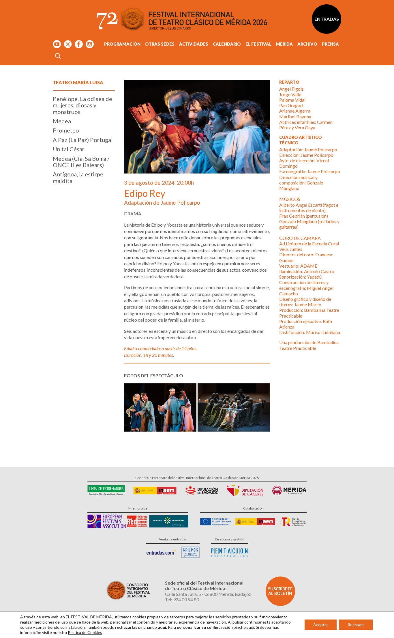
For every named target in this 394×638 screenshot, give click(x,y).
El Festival (258, 44)
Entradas (326, 19)
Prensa (330, 44)
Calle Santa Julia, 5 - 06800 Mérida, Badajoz (208, 594)
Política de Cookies (85, 632)
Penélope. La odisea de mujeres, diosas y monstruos (82, 105)
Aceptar (320, 624)
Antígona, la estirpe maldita (78, 177)
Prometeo (66, 130)
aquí (250, 627)
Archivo (307, 44)
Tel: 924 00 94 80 (182, 599)
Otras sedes (160, 44)
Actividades (193, 44)
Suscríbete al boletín (280, 591)
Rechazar (356, 624)
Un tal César (69, 148)
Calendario (227, 44)
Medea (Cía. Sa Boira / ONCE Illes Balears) (81, 161)
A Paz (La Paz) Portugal (83, 139)
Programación (122, 44)
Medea (62, 120)
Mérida (284, 44)
